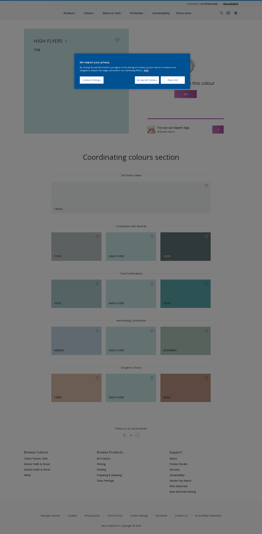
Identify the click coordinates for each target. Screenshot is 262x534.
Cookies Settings (92, 80)
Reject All (173, 80)
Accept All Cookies (147, 80)
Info (146, 70)
